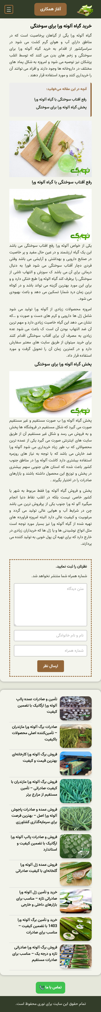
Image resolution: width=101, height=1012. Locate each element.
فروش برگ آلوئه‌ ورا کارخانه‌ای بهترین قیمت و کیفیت (34, 758)
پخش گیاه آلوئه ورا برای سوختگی (61, 107)
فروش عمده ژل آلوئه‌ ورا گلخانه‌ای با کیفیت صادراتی (36, 868)
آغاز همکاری (50, 9)
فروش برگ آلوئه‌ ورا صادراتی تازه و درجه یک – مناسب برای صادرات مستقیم (34, 954)
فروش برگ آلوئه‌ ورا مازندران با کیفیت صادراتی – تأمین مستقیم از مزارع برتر (34, 788)
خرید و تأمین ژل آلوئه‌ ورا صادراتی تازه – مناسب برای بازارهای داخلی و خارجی (36, 898)
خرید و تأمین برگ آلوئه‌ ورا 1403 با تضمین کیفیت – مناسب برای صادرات (37, 926)
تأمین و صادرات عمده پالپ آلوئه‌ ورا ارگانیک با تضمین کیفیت (36, 705)
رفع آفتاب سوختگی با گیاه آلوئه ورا (60, 99)
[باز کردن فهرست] (8, 9)
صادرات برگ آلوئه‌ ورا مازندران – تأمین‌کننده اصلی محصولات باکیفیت (34, 733)
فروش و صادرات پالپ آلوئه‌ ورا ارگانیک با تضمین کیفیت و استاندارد (34, 843)
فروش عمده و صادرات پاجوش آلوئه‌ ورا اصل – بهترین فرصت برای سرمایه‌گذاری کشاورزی (34, 816)
